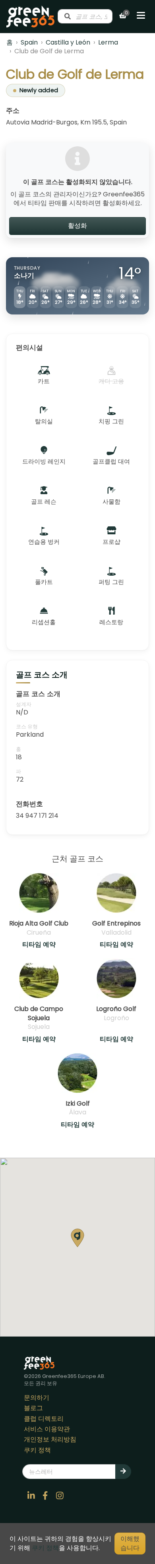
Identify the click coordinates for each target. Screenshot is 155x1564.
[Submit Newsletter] (123, 1471)
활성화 (77, 225)
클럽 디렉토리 (44, 1418)
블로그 (33, 1408)
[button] (77, 1237)
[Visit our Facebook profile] (45, 1495)
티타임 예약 (39, 944)
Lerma (108, 42)
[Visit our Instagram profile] (59, 1495)
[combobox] (85, 16)
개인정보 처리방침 (50, 1439)
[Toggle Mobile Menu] (141, 16)
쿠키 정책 (37, 1450)
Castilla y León (68, 42)
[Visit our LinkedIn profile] (31, 1495)
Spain (29, 42)
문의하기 (36, 1397)
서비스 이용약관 (47, 1429)
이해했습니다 (130, 1543)
